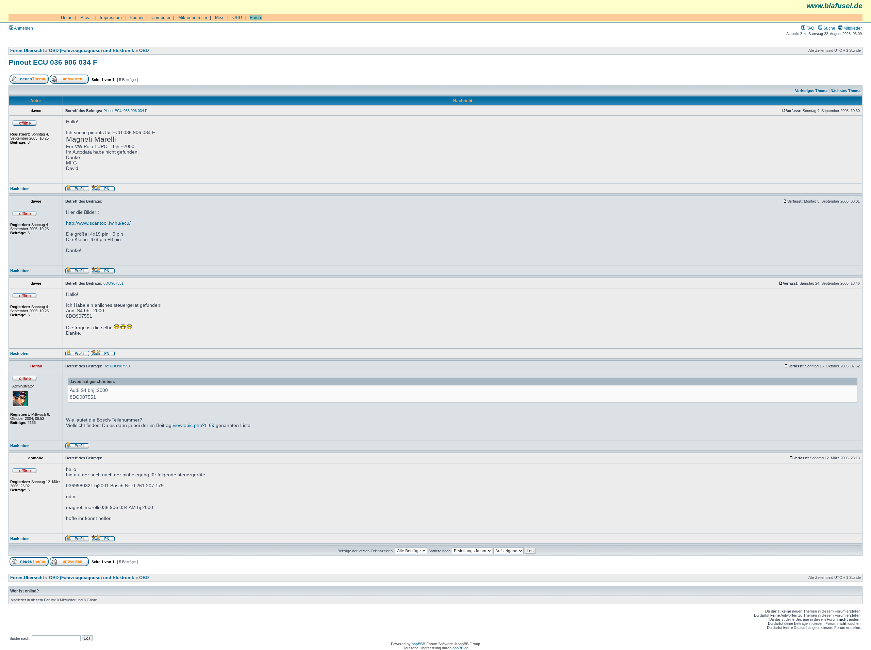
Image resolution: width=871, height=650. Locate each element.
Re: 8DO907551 (116, 366)
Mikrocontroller (192, 17)
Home (66, 17)
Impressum (111, 17)
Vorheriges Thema (811, 91)
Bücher (137, 17)
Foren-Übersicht (27, 50)
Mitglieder (852, 28)
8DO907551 (113, 283)
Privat (86, 17)
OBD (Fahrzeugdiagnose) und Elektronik (91, 50)
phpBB (417, 644)
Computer (160, 17)
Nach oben (20, 189)
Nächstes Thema (845, 91)
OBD (237, 17)
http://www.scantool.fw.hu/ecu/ (98, 223)
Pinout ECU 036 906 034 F (53, 62)
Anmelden (23, 28)
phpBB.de (461, 648)
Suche (828, 28)
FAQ (809, 28)
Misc (220, 17)
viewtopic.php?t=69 (193, 425)
